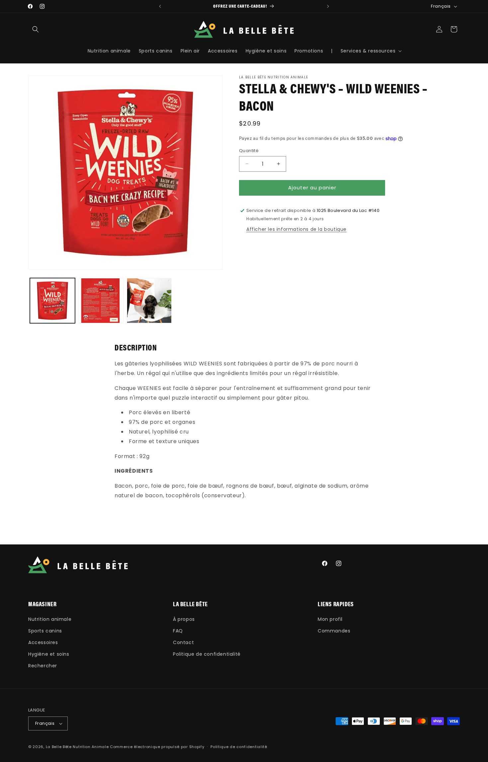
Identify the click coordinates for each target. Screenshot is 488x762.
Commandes (334, 630)
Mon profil (330, 619)
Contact (183, 642)
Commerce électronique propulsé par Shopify (157, 746)
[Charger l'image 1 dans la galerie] (52, 300)
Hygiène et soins (48, 654)
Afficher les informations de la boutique (296, 229)
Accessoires (43, 642)
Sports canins (45, 630)
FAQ (178, 630)
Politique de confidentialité (207, 654)
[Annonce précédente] (160, 6)
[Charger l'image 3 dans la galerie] (149, 300)
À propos (184, 619)
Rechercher (42, 665)
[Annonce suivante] (328, 6)
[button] (35, 29)
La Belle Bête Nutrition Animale (77, 746)
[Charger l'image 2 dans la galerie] (100, 300)
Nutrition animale (49, 619)
